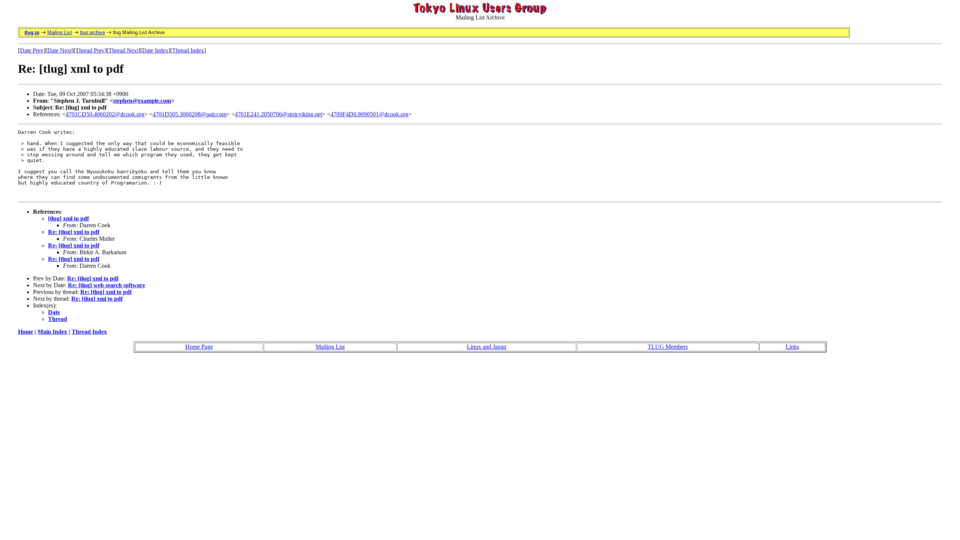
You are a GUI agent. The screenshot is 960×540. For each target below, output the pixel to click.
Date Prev (32, 50)
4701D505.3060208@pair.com (189, 114)
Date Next (59, 50)
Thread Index (188, 50)
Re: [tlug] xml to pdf (73, 232)
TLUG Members (668, 347)
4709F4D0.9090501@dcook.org (369, 114)
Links (792, 347)
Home (25, 331)
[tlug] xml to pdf (68, 218)
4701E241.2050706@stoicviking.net (278, 114)
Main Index (52, 331)
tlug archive (92, 32)
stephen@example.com (142, 101)
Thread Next (123, 50)
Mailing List (59, 32)
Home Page (199, 347)
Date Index (155, 50)
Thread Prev (90, 50)
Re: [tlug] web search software (106, 285)
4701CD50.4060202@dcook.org (105, 114)
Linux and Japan (486, 347)
